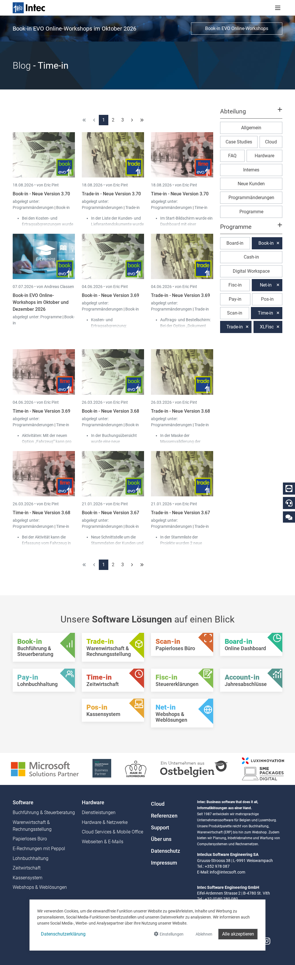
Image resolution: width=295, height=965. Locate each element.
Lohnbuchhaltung (30, 858)
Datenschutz (165, 851)
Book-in (63, 207)
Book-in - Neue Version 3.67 (110, 512)
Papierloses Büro (30, 838)
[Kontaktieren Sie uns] (289, 517)
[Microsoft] (45, 768)
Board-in (234, 243)
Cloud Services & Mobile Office (112, 832)
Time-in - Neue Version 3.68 (41, 512)
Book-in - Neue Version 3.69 (110, 295)
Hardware (264, 155)
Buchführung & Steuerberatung (44, 812)
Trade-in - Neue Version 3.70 (111, 194)
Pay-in (235, 299)
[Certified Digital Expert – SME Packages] (263, 768)
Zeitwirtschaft (27, 868)
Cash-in (251, 257)
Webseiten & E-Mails (102, 841)
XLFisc (267, 327)
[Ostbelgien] (194, 768)
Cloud (271, 142)
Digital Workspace (251, 271)
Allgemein (251, 127)
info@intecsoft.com (227, 872)
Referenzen (164, 816)
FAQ (232, 155)
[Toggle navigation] (277, 7)
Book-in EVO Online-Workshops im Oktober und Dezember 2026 (41, 302)
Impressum (164, 863)
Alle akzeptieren (238, 934)
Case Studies (239, 142)
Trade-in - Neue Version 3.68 (180, 411)
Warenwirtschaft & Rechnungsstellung (32, 826)
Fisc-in (235, 285)
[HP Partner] (101, 768)
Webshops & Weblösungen (40, 887)
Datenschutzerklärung (63, 934)
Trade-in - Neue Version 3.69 (180, 295)
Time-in (200, 207)
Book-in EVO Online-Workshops (236, 28)
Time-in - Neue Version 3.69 (41, 411)
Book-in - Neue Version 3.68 (110, 411)
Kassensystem (27, 877)
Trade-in (132, 207)
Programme (51, 317)
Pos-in (267, 299)
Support (160, 828)
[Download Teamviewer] (289, 488)
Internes (251, 170)
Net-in (266, 285)
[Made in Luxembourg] (135, 768)
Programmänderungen (33, 207)
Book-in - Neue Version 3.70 (41, 194)
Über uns (161, 839)
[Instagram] (266, 941)
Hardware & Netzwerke (105, 822)
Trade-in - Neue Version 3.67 (180, 512)
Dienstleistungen (99, 812)
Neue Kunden (251, 183)
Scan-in (234, 313)
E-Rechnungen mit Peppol (39, 848)
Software (23, 802)
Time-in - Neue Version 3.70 (180, 194)
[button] (251, 114)
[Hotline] (289, 503)
